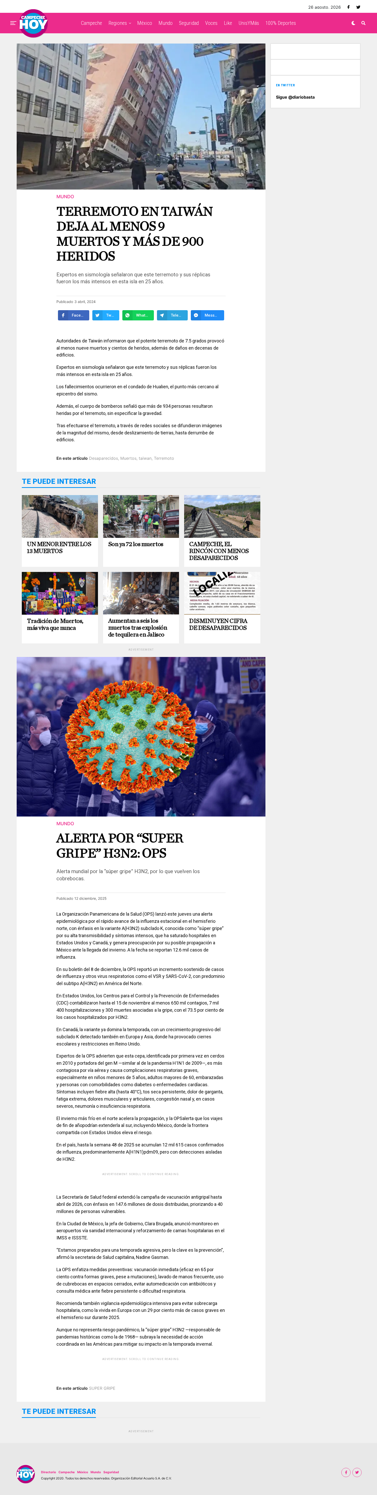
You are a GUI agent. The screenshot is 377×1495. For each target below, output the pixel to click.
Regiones (117, 23)
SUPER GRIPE (102, 1388)
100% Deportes (280, 23)
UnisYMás (249, 23)
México (144, 23)
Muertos (128, 458)
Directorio (48, 1472)
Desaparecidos (103, 458)
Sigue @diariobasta (295, 97)
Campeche (91, 23)
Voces (211, 23)
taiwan (145, 458)
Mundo (165, 23)
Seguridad (189, 23)
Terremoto (164, 458)
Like (228, 23)
